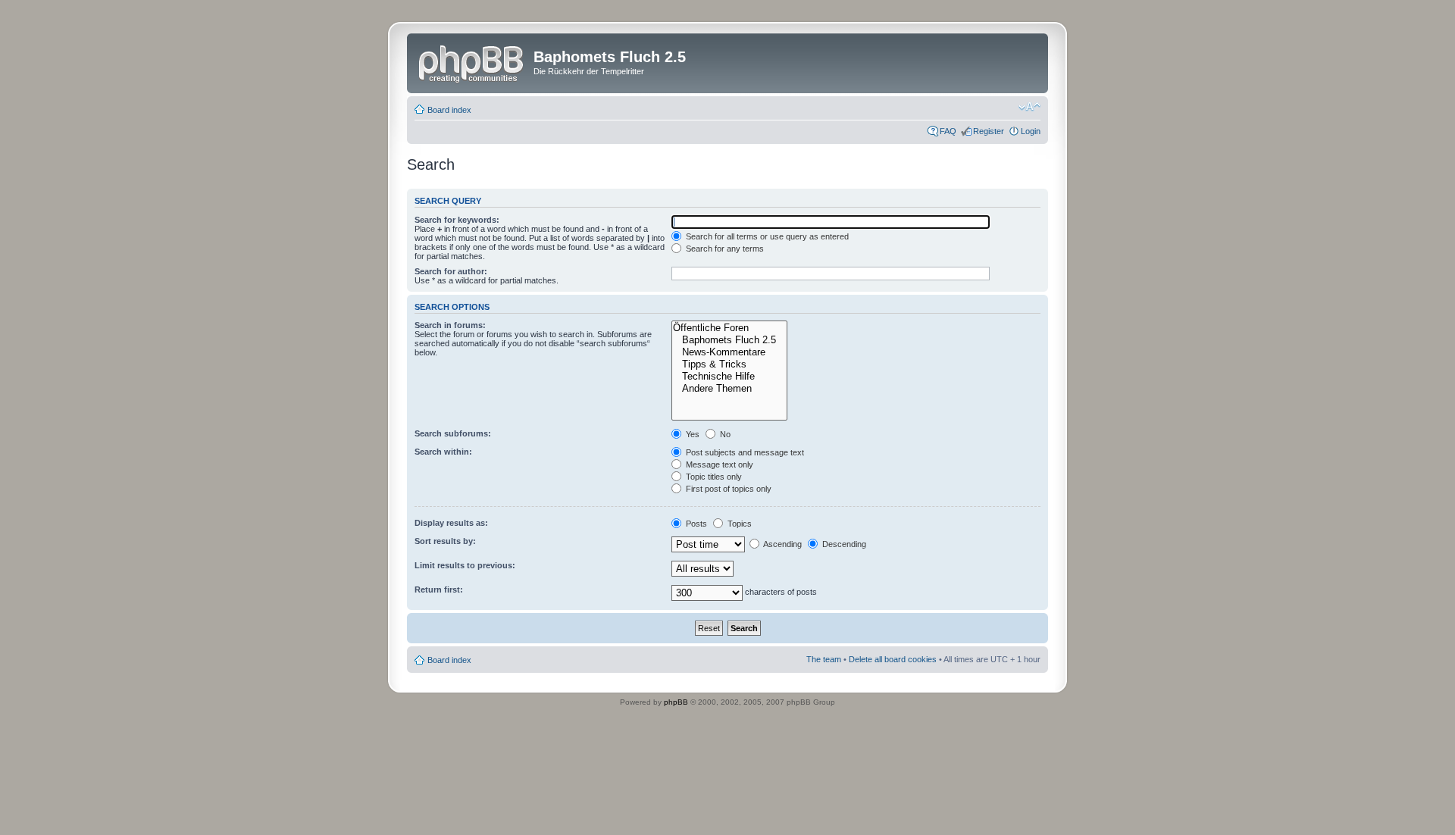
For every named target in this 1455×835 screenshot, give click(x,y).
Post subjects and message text (744, 452)
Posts (695, 523)
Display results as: (451, 522)
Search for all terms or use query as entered (766, 236)
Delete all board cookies (893, 659)
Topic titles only (713, 476)
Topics (738, 523)
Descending (843, 544)
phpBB (676, 702)
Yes (691, 434)
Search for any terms (724, 248)
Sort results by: (445, 541)
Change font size (1029, 107)
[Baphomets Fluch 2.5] (729, 340)
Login (1030, 131)
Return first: (439, 589)
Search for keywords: (457, 219)
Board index (449, 109)
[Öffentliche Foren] (729, 328)
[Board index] (472, 61)
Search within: (443, 451)
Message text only (718, 464)
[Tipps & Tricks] (729, 364)
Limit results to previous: (465, 565)
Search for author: (451, 271)
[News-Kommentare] (729, 352)
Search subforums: (453, 433)
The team (823, 659)
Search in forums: (450, 325)
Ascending (782, 544)
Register (988, 131)
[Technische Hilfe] (729, 377)
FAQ (948, 131)
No (724, 434)
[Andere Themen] (729, 389)
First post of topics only (727, 488)
